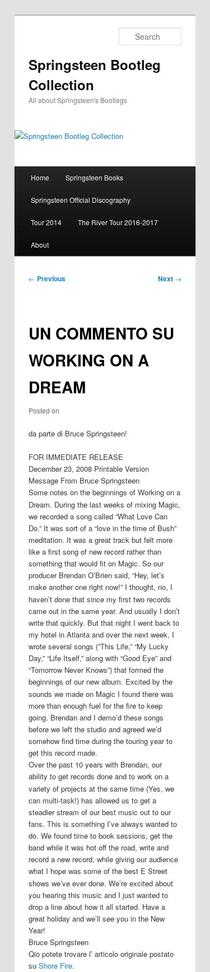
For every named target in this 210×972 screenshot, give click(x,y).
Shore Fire (55, 965)
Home (40, 177)
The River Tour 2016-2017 (118, 222)
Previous (47, 278)
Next (169, 278)
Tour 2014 (46, 222)
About (40, 244)
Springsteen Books (94, 177)
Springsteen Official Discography (80, 199)
